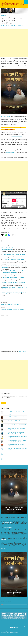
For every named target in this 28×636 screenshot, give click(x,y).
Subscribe (3, 402)
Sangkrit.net (3, 539)
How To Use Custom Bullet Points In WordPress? (11, 303)
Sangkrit (11, 25)
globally (14, 2)
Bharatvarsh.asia (7, 626)
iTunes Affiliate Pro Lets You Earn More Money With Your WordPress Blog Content (17, 433)
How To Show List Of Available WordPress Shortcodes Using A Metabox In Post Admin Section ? (17, 413)
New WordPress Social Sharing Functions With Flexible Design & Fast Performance (16, 445)
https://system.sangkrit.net (6, 522)
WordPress (3, 15)
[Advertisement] (14, 43)
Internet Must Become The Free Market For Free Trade (12, 308)
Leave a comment (19, 25)
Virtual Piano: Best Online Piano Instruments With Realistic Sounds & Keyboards (17, 421)
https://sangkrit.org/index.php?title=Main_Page (8, 620)
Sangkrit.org (3, 548)
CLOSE (26, 1)
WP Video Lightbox (5, 116)
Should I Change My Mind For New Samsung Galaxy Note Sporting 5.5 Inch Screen (17, 441)
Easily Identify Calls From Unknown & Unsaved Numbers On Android (16, 417)
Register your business (6, 2)
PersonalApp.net (14, 627)
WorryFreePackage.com (18, 626)
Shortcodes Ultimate (17, 136)
